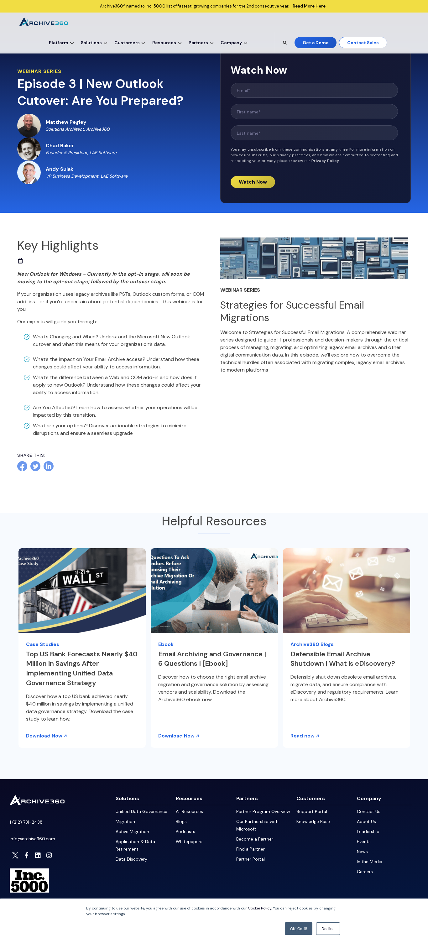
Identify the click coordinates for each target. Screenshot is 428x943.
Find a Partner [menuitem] (250, 849)
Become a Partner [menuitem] (254, 839)
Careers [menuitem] (365, 871)
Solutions (91, 42)
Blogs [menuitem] (181, 821)
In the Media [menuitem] (369, 861)
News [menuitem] (362, 851)
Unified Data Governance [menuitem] (141, 811)
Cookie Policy (259, 908)
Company (231, 42)
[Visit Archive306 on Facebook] (26, 855)
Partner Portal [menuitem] (250, 859)
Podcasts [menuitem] (185, 831)
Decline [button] (328, 928)
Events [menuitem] (364, 841)
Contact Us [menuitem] (368, 811)
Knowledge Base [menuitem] (313, 821)
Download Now (44, 736)
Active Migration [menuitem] (132, 831)
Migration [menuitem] (125, 821)
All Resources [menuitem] (189, 811)
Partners (198, 42)
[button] (72, 42)
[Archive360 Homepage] (43, 24)
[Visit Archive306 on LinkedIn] (38, 855)
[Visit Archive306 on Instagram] (49, 855)
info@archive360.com (32, 838)
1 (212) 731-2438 (26, 822)
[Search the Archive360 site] (285, 42)
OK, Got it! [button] (298, 928)
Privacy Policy (325, 160)
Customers (127, 42)
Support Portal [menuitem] (311, 811)
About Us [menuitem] (366, 821)
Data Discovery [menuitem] (131, 859)
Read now (302, 736)
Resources (164, 42)
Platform (58, 42)
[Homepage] (37, 803)
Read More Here (309, 6)
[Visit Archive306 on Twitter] (15, 855)
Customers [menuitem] (310, 798)
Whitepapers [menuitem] (189, 841)
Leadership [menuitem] (368, 831)
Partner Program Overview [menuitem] (263, 811)
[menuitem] (60, 42)
